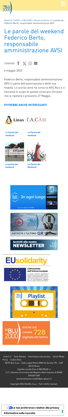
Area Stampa (20, 356)
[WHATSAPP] (30, 63)
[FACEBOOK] (18, 63)
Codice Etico (15, 359)
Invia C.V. (7, 356)
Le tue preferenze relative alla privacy (35, 407)
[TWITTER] (25, 63)
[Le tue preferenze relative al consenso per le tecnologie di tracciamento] (62, 411)
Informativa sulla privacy (39, 356)
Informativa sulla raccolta (19, 413)
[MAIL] (35, 63)
